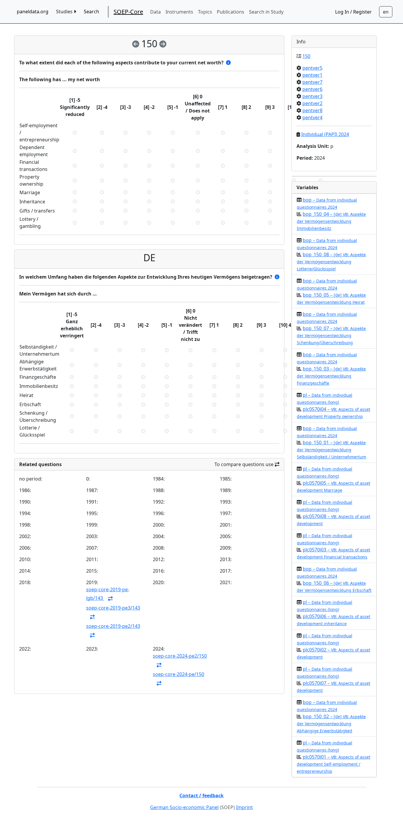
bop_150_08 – (331, 261)
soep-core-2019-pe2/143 (113, 626)
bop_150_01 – (331, 449)
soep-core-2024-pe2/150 (180, 656)
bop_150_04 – (331, 221)
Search (91, 11)
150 (306, 56)
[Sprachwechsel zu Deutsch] (385, 11)
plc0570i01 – (333, 764)
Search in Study (266, 12)
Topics (205, 12)
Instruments (179, 12)
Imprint (244, 807)
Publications (230, 12)
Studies (65, 11)
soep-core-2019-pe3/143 (113, 608)
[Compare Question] (110, 598)
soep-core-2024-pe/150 (178, 674)
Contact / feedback (201, 795)
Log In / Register (353, 12)
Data (155, 12)
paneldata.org (32, 11)
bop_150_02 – (331, 723)
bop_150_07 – (331, 335)
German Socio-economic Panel (184, 807)
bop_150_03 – (331, 375)
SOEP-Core (128, 12)
